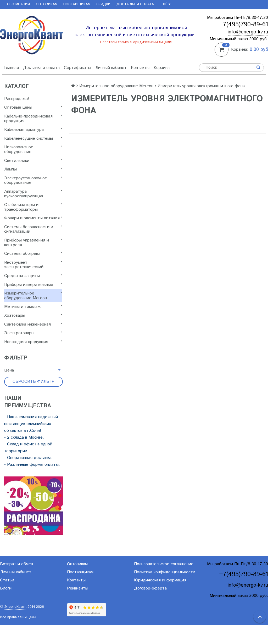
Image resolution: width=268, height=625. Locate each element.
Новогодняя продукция (26, 342)
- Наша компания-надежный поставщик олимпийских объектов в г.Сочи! (31, 424)
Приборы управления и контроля (26, 242)
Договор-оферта (150, 588)
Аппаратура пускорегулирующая (23, 193)
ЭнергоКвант (15, 606)
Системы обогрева (22, 254)
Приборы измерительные (28, 285)
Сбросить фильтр (33, 382)
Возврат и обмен (16, 564)
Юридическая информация (160, 580)
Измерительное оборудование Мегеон (25, 295)
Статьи (7, 580)
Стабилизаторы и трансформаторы (21, 207)
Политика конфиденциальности (164, 572)
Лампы (10, 169)
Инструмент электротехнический (23, 265)
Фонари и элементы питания (32, 218)
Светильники (16, 161)
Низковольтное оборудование (18, 149)
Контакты (140, 68)
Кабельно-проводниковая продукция (28, 118)
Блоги (6, 588)
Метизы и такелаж (22, 307)
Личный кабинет (111, 68)
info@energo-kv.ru (248, 32)
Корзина (162, 68)
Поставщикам (77, 4)
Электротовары (19, 333)
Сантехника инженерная (27, 324)
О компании (18, 4)
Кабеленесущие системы (28, 138)
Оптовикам (47, 4)
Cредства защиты (22, 276)
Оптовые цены (18, 107)
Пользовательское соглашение (163, 564)
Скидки (103, 4)
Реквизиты (77, 588)
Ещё (164, 4)
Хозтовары (14, 315)
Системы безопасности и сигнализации (28, 229)
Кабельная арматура (24, 130)
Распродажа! (16, 99)
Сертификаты (77, 68)
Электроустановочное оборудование (25, 180)
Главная (11, 68)
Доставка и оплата (135, 4)
